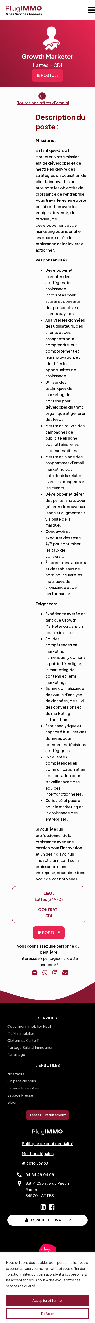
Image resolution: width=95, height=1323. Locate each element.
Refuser (47, 1313)
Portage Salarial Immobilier (30, 1047)
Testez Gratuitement (47, 1115)
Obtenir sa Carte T (23, 1040)
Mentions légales (38, 1153)
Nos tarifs (15, 1073)
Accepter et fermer (47, 1300)
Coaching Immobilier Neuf (29, 1026)
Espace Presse (20, 1095)
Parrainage (16, 1054)
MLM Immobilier (20, 1033)
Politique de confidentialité (47, 1143)
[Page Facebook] (52, 1207)
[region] (47, 1287)
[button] (43, 99)
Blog (11, 1102)
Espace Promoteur (23, 1088)
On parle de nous (21, 1081)
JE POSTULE (47, 75)
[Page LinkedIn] (43, 1207)
